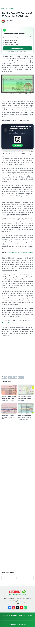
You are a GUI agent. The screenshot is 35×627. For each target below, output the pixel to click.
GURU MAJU (13, 624)
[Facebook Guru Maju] (9, 607)
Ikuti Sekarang (17, 145)
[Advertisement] (17, 356)
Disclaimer (14, 615)
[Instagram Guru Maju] (13, 607)
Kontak (17, 617)
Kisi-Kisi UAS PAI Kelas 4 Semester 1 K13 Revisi (8, 397)
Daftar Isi (30, 615)
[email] (22, 377)
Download (5, 323)
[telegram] (15, 377)
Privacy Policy (22, 615)
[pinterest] (19, 377)
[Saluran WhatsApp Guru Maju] (25, 607)
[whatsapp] (12, 377)
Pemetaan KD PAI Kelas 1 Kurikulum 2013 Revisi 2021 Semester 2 (8, 417)
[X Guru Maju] (17, 607)
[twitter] (9, 377)
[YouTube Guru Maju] (21, 607)
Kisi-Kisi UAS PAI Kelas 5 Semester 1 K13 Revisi (25, 397)
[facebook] (5, 377)
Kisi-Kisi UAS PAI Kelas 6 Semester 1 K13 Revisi (25, 416)
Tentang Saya (6, 615)
